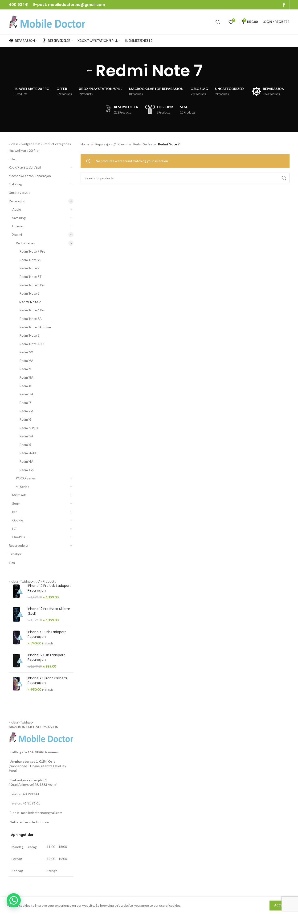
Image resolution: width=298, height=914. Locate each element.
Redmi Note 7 (30, 302)
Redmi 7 (25, 403)
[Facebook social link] (284, 4)
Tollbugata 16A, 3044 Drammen (34, 752)
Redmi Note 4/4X (32, 344)
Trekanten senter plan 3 (28, 780)
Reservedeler (19, 545)
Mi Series (22, 487)
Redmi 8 (25, 386)
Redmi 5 (25, 445)
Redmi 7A (26, 394)
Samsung (19, 218)
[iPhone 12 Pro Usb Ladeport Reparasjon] (16, 591)
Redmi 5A (26, 436)
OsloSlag (15, 184)
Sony (16, 503)
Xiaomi (17, 235)
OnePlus (18, 537)
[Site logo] (47, 21)
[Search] (218, 22)
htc (14, 512)
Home (85, 144)
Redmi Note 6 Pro (32, 310)
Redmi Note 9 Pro (32, 251)
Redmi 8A (26, 377)
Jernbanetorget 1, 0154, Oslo (33, 761)
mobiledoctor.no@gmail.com (76, 4)
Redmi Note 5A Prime (35, 327)
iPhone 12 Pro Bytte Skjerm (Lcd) (49, 611)
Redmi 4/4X (27, 453)
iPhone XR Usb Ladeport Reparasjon (47, 634)
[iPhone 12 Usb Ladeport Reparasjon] (16, 661)
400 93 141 (31, 794)
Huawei (17, 226)
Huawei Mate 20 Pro (24, 150)
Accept (280, 905)
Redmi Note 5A (30, 319)
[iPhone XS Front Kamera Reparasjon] (16, 684)
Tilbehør (15, 554)
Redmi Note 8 (29, 293)
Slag (12, 562)
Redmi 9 (25, 369)
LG (14, 529)
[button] (14, 900)
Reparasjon (17, 201)
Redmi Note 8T (30, 277)
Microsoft (19, 495)
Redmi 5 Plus (28, 428)
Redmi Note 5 (29, 335)
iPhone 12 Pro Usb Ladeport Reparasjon (49, 588)
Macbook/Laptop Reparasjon (30, 176)
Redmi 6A (26, 411)
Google (17, 520)
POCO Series (26, 478)
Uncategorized (19, 192)
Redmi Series (25, 243)
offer (12, 159)
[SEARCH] (284, 178)
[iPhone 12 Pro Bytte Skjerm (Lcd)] (16, 614)
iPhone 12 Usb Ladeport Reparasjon (46, 657)
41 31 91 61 (31, 803)
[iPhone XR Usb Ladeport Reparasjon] (16, 638)
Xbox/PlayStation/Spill (25, 167)
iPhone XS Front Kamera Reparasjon (47, 680)
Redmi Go (26, 470)
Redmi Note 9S (30, 260)
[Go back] (89, 71)
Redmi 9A (26, 361)
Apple (16, 209)
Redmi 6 (25, 419)
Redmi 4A (26, 461)
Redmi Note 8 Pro (32, 285)
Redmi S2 (26, 352)
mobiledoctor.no (37, 822)
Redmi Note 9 (29, 268)
